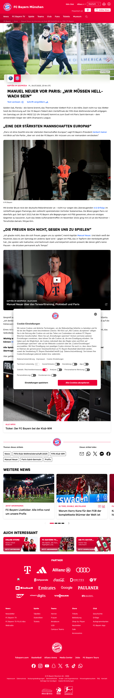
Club (49, 16)
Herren (54, 614)
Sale (74, 629)
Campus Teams (57, 629)
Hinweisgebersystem (87, 678)
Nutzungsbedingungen (36, 678)
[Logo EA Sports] (93, 580)
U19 (52, 625)
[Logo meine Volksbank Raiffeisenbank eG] (87, 596)
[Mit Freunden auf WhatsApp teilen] (88, 454)
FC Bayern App (99, 625)
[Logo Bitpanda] (41, 580)
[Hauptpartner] (88, 10)
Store (74, 608)
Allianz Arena (82, 4)
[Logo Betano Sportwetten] (23, 580)
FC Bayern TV (18, 16)
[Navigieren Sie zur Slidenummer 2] (56, 523)
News (6, 16)
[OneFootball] (67, 666)
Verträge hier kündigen (48, 681)
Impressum (11, 678)
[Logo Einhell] (24, 588)
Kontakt (104, 678)
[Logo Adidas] (41, 569)
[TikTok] (73, 666)
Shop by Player (78, 621)
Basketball (36, 657)
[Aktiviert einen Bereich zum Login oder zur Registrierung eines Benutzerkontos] (109, 4)
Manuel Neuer (84, 235)
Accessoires (77, 633)
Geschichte (97, 614)
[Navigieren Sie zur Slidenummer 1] (52, 523)
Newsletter (10, 614)
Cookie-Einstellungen (66, 681)
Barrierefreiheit (51, 678)
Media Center (66, 657)
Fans (57, 16)
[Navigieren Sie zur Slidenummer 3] (59, 523)
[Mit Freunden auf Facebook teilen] (108, 454)
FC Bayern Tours (91, 657)
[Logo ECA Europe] (58, 691)
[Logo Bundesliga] (69, 690)
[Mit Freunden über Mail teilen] (82, 454)
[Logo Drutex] (77, 580)
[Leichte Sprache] (104, 4)
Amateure (55, 621)
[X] (60, 666)
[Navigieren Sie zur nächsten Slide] (85, 4)
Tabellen (37, 614)
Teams (41, 16)
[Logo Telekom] (27, 570)
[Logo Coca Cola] (59, 580)
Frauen (54, 618)
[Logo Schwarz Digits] (38, 596)
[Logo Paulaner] (88, 587)
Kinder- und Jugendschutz (68, 678)
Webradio (9, 625)
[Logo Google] (66, 588)
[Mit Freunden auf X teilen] (95, 454)
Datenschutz (21, 678)
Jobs (77, 657)
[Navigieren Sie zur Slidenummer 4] (62, 523)
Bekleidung (76, 618)
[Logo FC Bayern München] (57, 648)
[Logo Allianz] (61, 570)
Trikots (75, 614)
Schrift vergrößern (36, 102)
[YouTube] (47, 666)
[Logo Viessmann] (61, 595)
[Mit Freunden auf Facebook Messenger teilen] (102, 454)
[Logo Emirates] (46, 588)
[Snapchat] (53, 666)
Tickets (66, 16)
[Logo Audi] (83, 570)
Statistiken (38, 618)
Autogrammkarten (100, 621)
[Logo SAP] (20, 596)
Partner (57, 560)
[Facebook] (33, 666)
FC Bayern (7, 21)
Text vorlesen (13, 102)
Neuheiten (76, 625)
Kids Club (70, 4)
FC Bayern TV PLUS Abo (15, 621)
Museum (77, 16)
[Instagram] (40, 666)
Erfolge (96, 618)
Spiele (31, 16)
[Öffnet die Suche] (86, 16)
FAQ (98, 678)
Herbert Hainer (100, 132)
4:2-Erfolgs (99, 208)
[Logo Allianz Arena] (47, 692)
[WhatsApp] (80, 666)
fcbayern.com (22, 657)
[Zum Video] (106, 305)
